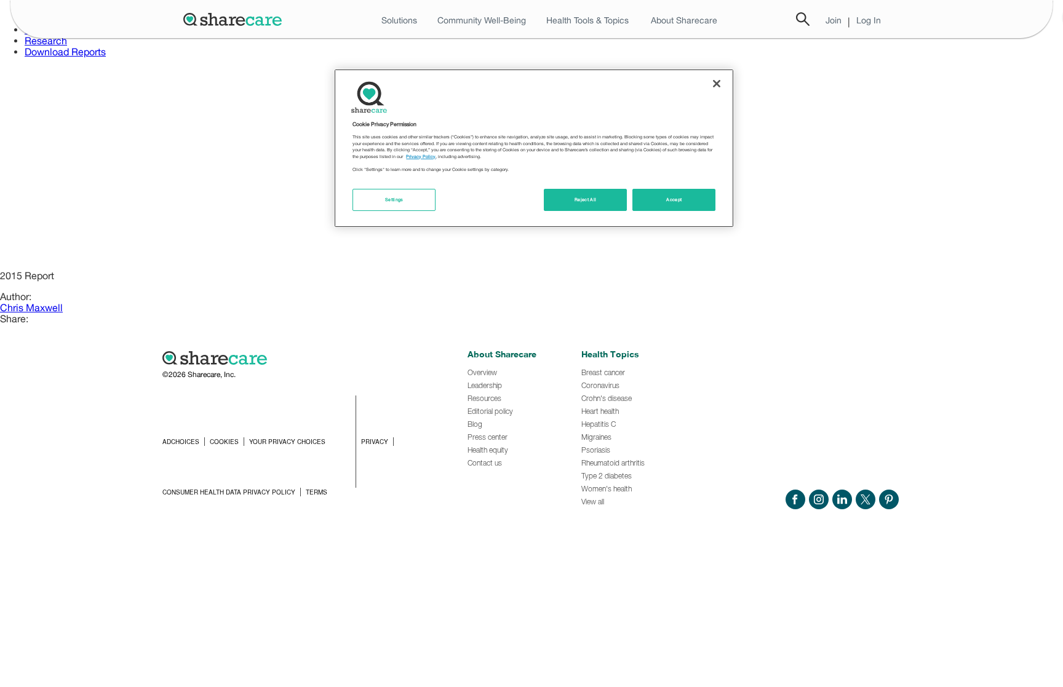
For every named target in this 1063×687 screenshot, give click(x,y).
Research (46, 40)
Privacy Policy (421, 156)
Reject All (586, 199)
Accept (674, 199)
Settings (394, 199)
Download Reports (65, 51)
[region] (534, 148)
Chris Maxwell (31, 307)
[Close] (716, 83)
